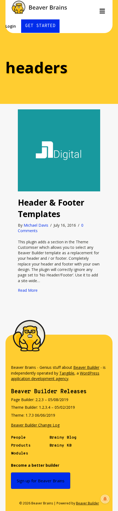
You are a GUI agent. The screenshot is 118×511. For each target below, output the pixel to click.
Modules (19, 453)
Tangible (66, 373)
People (18, 437)
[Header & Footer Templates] (59, 150)
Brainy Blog (63, 437)
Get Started (40, 26)
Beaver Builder (86, 367)
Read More (28, 290)
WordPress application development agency (55, 375)
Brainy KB (60, 445)
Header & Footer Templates (51, 208)
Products (21, 445)
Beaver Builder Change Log (35, 425)
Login (10, 26)
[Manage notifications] (105, 499)
